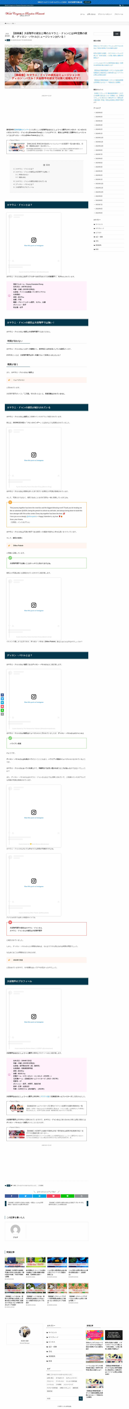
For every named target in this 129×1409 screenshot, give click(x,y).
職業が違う (22, 177)
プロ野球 (40, 1185)
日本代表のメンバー (22, 129)
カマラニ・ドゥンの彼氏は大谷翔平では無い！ (33, 172)
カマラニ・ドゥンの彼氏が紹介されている (31, 181)
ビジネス (98, 232)
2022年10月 (99, 192)
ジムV (15, 1237)
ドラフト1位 (45, 1096)
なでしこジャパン (71, 1378)
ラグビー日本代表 (52, 1388)
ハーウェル (50, 1384)
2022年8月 (99, 200)
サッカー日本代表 (71, 1381)
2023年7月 (99, 154)
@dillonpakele (32, 516)
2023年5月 (99, 163)
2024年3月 (99, 125)
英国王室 (49, 1391)
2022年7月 (99, 204)
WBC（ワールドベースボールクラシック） (25, 1185)
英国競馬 (98, 245)
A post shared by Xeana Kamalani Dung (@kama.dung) (33, 486)
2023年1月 (99, 179)
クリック (87, 2)
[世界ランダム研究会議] (25, 14)
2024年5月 (99, 117)
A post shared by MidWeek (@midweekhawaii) (34, 272)
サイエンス (99, 224)
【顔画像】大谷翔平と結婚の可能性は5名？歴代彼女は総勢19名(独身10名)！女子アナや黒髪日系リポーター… (54, 1132)
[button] (11, 1196)
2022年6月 (99, 208)
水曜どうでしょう (65, 1388)
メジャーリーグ (68, 1384)
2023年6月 (99, 158)
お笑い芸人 (50, 1378)
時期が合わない (24, 174)
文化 (8, 40)
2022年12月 (99, 183)
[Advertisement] (46, 111)
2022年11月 (99, 188)
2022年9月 (99, 196)
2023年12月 (99, 137)
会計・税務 (99, 237)
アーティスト (60, 1381)
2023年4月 (99, 167)
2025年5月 (99, 112)
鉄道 (97, 249)
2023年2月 (99, 175)
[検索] (123, 5)
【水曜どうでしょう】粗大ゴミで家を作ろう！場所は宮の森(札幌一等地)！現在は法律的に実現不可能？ (109, 98)
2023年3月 (99, 171)
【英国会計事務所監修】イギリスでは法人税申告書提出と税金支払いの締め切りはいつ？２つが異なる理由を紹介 (108, 73)
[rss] (120, 5)
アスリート (50, 1381)
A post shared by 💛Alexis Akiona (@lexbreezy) (34, 844)
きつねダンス (60, 1378)
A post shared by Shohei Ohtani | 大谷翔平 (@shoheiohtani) (34, 1048)
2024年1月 (99, 133)
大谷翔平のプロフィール (25, 187)
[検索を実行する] (81, 1398)
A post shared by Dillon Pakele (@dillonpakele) (34, 913)
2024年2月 (99, 129)
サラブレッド (100, 228)
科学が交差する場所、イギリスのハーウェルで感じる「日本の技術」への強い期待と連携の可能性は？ (108, 55)
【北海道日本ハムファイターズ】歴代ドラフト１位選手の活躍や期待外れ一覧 (54, 1106)
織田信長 (75, 1388)
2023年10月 (99, 146)
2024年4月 (99, 121)
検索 (116, 34)
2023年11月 (99, 142)
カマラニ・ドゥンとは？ (25, 169)
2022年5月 (99, 213)
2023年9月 (99, 150)
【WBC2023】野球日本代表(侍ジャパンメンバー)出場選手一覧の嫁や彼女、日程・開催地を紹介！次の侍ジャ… (54, 145)
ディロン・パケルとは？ (25, 184)
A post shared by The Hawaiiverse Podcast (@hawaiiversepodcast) (33, 728)
